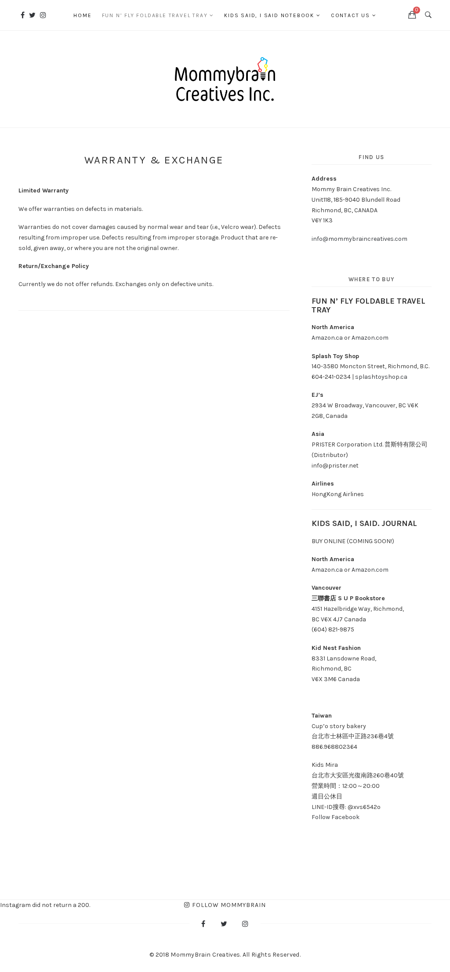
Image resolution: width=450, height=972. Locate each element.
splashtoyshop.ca (381, 377)
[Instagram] (43, 15)
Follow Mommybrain (229, 905)
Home (82, 15)
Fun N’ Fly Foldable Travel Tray (155, 15)
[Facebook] (22, 15)
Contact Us (350, 15)
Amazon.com (371, 337)
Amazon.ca (327, 337)
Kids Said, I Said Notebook (269, 15)
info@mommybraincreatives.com (359, 239)
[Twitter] (32, 15)
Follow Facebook (335, 817)
